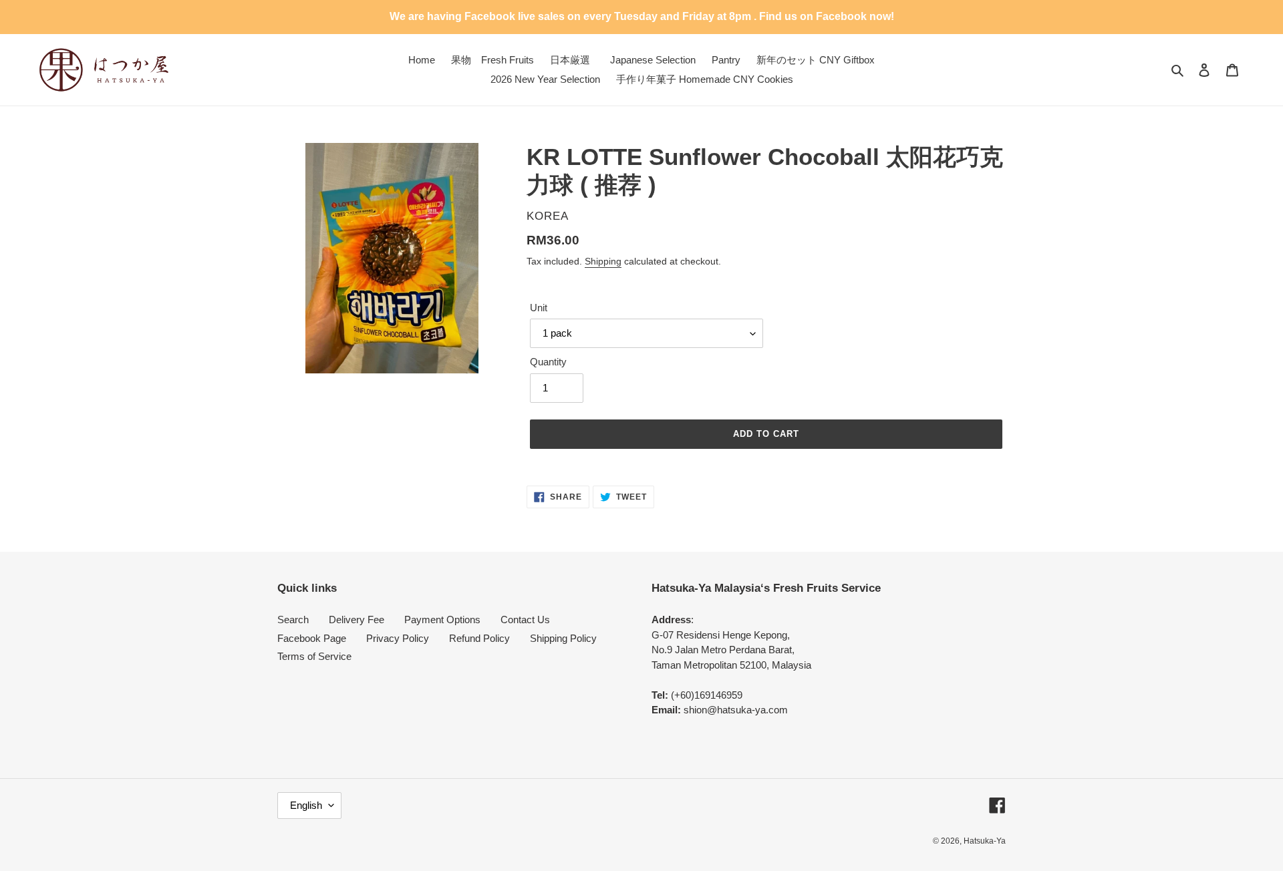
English (306, 805)
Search (293, 619)
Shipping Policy (563, 638)
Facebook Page (311, 638)
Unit (538, 307)
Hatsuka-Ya (985, 841)
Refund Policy (479, 638)
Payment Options (442, 619)
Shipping (603, 261)
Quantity (548, 361)
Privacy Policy (397, 638)
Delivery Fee (356, 619)
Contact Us (525, 619)
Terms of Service (314, 656)
